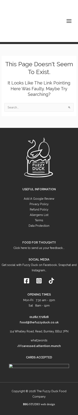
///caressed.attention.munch (39, 346)
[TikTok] (51, 281)
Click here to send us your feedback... (39, 248)
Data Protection (39, 225)
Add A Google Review (39, 198)
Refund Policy (39, 209)
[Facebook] (27, 281)
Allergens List (39, 215)
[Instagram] (39, 281)
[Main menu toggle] (69, 21)
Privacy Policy (39, 204)
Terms (39, 220)
